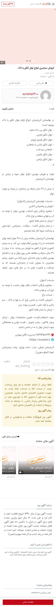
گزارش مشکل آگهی (9, 436)
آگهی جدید (7, 3)
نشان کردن (40, 83)
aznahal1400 (30, 94)
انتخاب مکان (35, 4)
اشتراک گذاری (14, 83)
